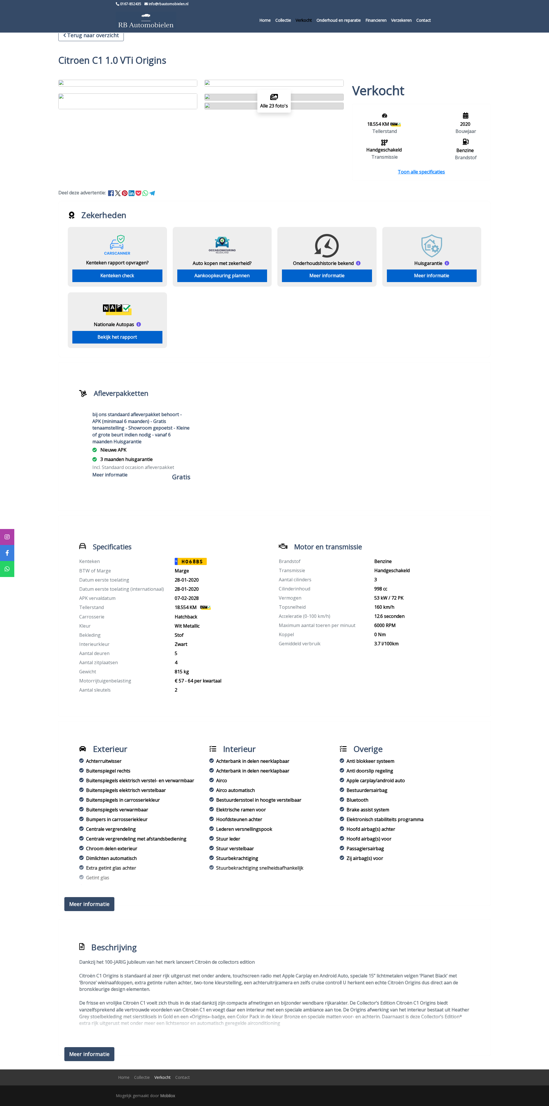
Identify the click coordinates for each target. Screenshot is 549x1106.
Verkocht (304, 20)
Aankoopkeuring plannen (222, 275)
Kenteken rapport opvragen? (117, 262)
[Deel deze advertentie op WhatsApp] (145, 192)
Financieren (376, 20)
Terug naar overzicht (93, 35)
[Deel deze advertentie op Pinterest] (125, 192)
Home (265, 20)
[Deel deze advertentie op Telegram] (152, 192)
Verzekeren (401, 20)
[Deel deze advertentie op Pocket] (139, 192)
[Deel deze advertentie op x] (118, 192)
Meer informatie (327, 275)
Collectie (283, 20)
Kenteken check (117, 275)
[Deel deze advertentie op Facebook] (111, 192)
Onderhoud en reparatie (339, 20)
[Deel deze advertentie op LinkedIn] (132, 192)
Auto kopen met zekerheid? (222, 263)
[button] (421, 172)
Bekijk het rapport (117, 337)
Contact (423, 20)
